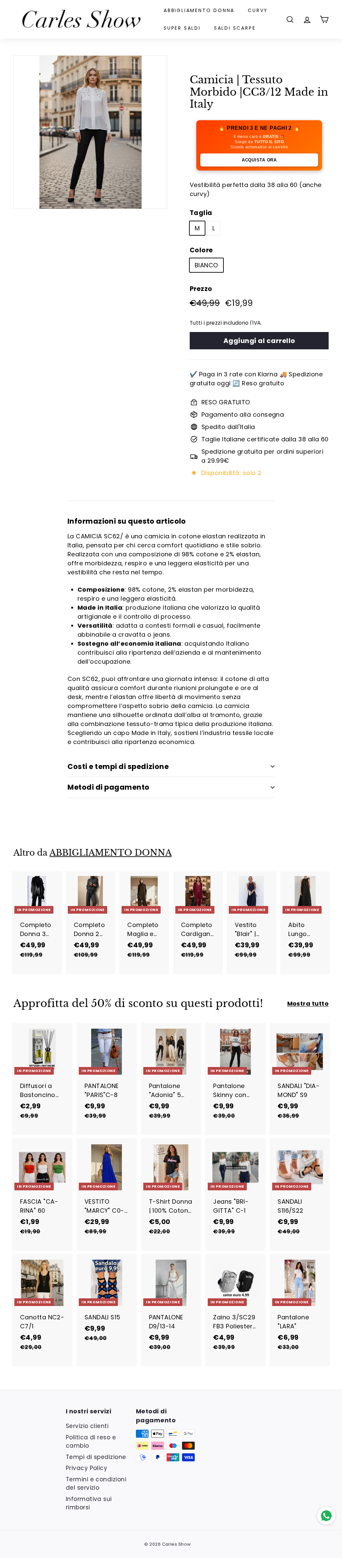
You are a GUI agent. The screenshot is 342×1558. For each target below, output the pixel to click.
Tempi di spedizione (96, 1457)
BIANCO (206, 265)
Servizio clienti (87, 1426)
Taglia (201, 212)
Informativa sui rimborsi (89, 1503)
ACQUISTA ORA (259, 159)
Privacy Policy (86, 1468)
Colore (201, 250)
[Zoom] (90, 132)
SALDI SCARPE (235, 28)
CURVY (258, 10)
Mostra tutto (308, 1003)
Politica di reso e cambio (91, 1441)
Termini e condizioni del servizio (96, 1483)
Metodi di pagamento (108, 787)
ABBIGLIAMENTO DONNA (199, 10)
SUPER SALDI (182, 28)
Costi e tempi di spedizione (118, 766)
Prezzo (201, 288)
